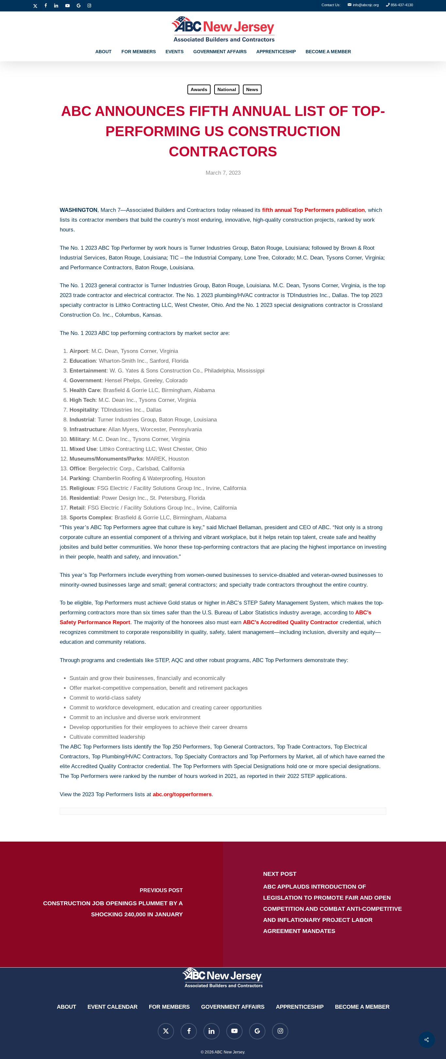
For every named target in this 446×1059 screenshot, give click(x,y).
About (66, 1007)
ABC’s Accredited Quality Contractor (290, 622)
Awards (199, 89)
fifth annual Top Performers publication (313, 210)
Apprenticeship (300, 1007)
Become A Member (362, 1007)
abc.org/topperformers (182, 794)
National (226, 89)
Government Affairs (232, 1007)
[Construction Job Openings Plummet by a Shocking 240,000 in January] (111, 904)
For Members (169, 1007)
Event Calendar (112, 1007)
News (252, 89)
